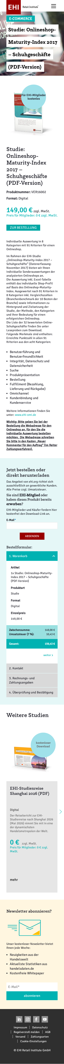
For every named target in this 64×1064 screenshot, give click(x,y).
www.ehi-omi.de (25, 415)
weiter (47, 655)
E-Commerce (20, 18)
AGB (47, 1032)
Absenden (32, 536)
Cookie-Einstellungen (33, 1041)
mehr (14, 879)
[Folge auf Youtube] (45, 1019)
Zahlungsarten (40, 1036)
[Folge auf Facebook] (36, 1019)
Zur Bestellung (23, 228)
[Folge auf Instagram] (28, 1019)
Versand (20, 1036)
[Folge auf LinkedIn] (19, 1019)
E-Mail (11, 520)
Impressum (20, 1027)
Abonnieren (32, 996)
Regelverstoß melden (27, 1032)
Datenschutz (40, 1027)
